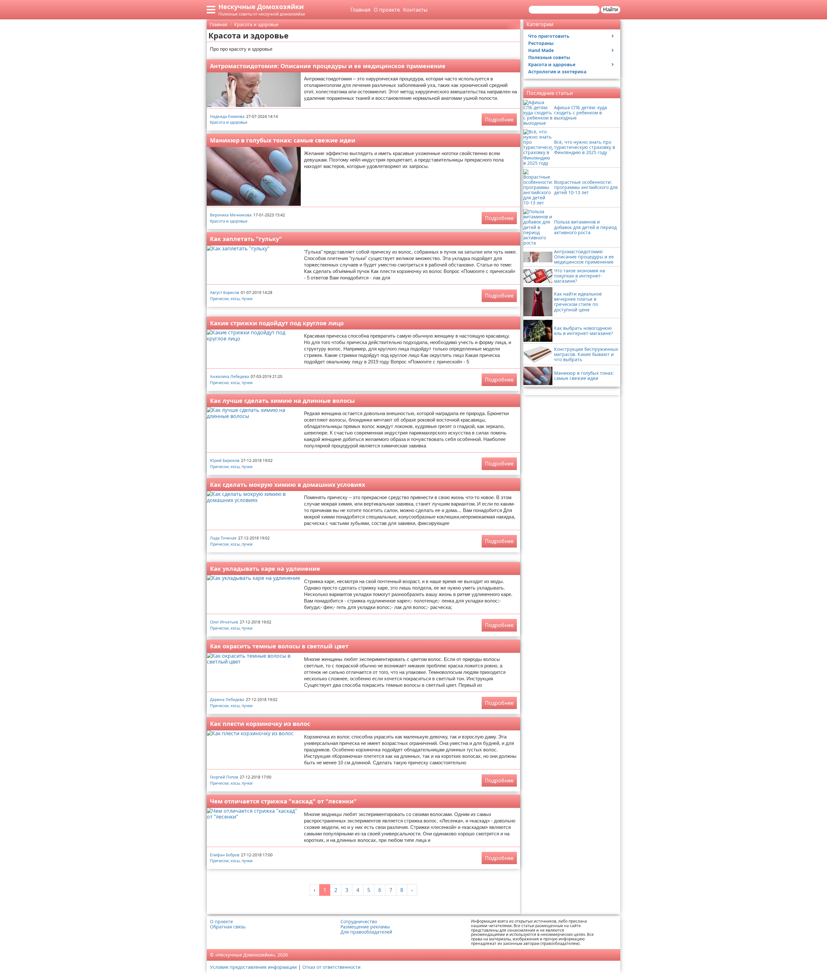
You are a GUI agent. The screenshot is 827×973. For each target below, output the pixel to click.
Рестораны (541, 43)
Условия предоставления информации (253, 967)
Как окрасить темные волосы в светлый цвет (279, 646)
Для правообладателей (366, 932)
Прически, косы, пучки (231, 298)
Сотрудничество (358, 921)
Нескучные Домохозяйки (261, 6)
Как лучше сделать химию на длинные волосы (282, 400)
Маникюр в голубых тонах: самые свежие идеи (282, 140)
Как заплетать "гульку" (246, 239)
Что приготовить (549, 36)
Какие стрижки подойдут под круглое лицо (277, 323)
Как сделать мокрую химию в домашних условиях (287, 484)
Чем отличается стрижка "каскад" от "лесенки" (283, 801)
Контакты (415, 9)
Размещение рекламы (365, 926)
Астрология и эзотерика (557, 71)
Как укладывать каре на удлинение (265, 568)
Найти (610, 9)
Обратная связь (228, 926)
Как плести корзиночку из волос (260, 723)
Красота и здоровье (228, 122)
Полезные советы (549, 57)
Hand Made (541, 50)
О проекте (387, 9)
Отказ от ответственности (331, 967)
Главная (361, 9)
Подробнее (499, 119)
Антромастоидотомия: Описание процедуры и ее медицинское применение (327, 66)
